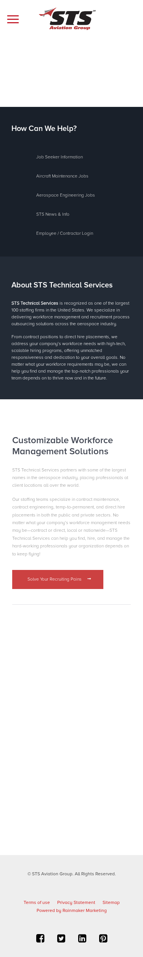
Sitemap (111, 902)
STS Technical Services (35, 303)
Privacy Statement (76, 902)
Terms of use (37, 902)
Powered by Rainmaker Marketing (72, 910)
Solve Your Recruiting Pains (55, 579)
